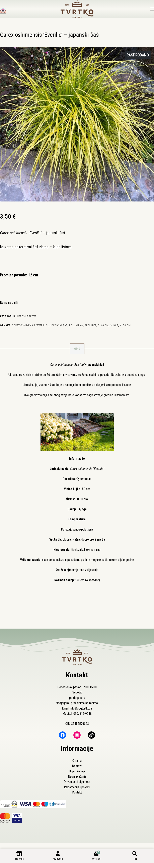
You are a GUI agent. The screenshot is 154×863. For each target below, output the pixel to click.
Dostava (77, 766)
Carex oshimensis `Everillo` (30, 325)
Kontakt (77, 792)
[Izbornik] (152, 9)
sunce (114, 325)
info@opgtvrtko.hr (81, 708)
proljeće (90, 325)
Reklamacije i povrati (77, 787)
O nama (77, 761)
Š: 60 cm (103, 325)
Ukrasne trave (26, 316)
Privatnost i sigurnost (77, 782)
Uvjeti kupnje (77, 771)
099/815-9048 (82, 714)
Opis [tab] (77, 348)
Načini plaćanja (77, 776)
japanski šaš (59, 325)
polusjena (76, 325)
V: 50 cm (125, 325)
